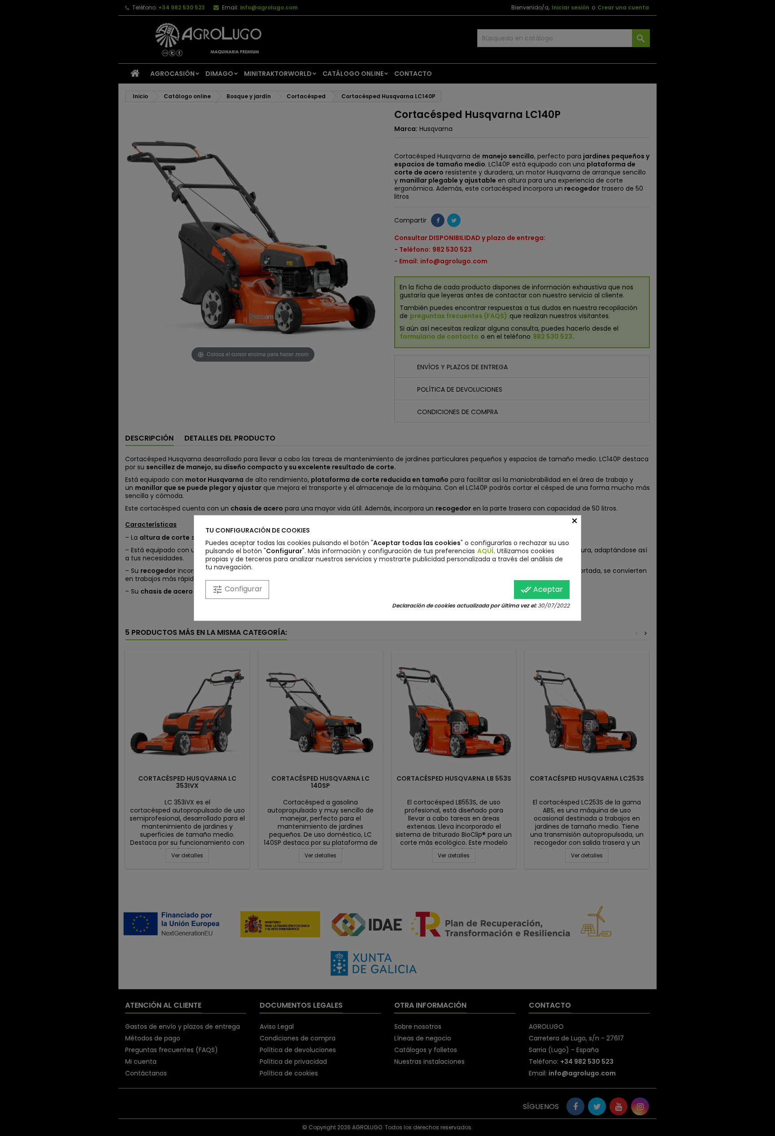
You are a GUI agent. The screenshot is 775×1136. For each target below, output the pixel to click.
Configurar (237, 589)
